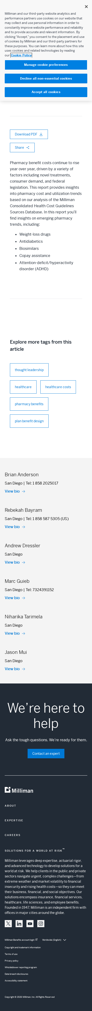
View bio (12, 491)
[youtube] (29, 923)
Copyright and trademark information (23, 947)
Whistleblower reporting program (21, 967)
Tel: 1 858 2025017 (42, 483)
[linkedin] (19, 923)
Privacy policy (11, 960)
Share (19, 147)
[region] (46, 50)
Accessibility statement (16, 980)
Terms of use (11, 954)
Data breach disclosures (16, 974)
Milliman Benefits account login (19, 940)
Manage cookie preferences (46, 65)
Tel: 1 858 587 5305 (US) (47, 518)
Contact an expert (46, 753)
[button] (8, 923)
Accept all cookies (46, 92)
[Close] (86, 6)
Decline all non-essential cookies (46, 78)
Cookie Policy (21, 55)
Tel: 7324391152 (40, 589)
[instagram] (40, 923)
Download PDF (26, 134)
